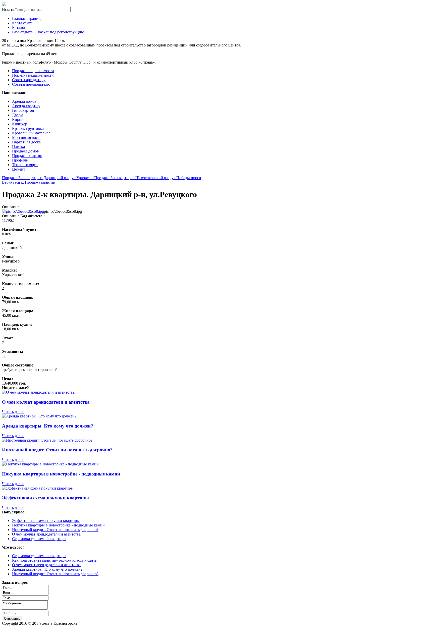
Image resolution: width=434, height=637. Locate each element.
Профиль (20, 160)
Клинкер (19, 124)
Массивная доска (26, 137)
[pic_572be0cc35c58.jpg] (23, 211)
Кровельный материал (31, 133)
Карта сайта (22, 23)
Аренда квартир (26, 106)
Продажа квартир (27, 155)
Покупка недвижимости (33, 75)
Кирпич (19, 119)
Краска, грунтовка (28, 128)
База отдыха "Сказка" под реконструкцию (48, 32)
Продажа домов (25, 151)
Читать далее (13, 411)
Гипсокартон (23, 110)
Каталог (19, 27)
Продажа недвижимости (33, 71)
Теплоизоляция (25, 165)
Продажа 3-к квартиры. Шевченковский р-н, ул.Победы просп (147, 178)
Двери (17, 115)
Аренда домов (24, 101)
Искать (8, 9)
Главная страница (27, 18)
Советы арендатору (28, 80)
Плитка (18, 146)
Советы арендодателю (31, 84)
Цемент (18, 169)
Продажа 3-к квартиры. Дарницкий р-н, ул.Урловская (48, 178)
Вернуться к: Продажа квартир (28, 182)
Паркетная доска (26, 142)
